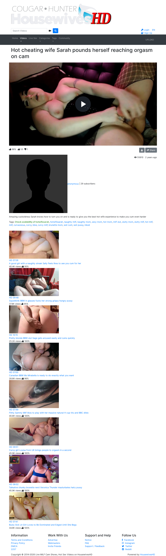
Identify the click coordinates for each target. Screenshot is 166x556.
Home (15, 38)
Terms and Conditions (22, 540)
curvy (29, 225)
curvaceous (19, 225)
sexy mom (97, 222)
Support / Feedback (95, 546)
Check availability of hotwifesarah (32, 222)
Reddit (128, 549)
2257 (13, 549)
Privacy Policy (18, 543)
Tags (54, 38)
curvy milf (43, 225)
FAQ (87, 543)
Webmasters (54, 543)
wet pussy (78, 225)
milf (11, 225)
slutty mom (127, 222)
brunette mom (56, 225)
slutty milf (139, 222)
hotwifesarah (56, 222)
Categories (44, 38)
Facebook (128, 540)
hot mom (107, 222)
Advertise (52, 540)
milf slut (117, 222)
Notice (88, 540)
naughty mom (84, 222)
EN (153, 30)
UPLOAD (150, 39)
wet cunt (68, 225)
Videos (23, 38)
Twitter (128, 546)
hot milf (149, 222)
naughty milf (70, 222)
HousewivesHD (147, 554)
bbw (35, 225)
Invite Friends (54, 546)
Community (64, 38)
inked (87, 225)
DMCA (14, 546)
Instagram (129, 543)
